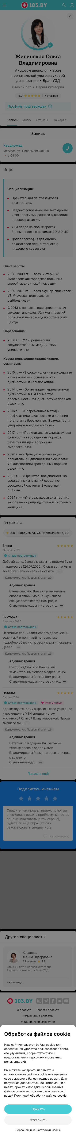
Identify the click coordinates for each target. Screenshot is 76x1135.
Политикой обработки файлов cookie (40, 1095)
